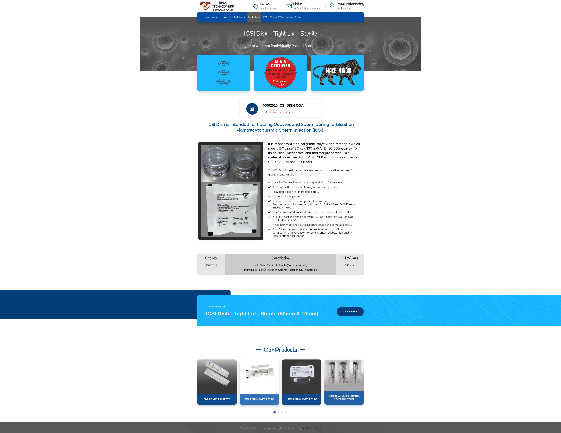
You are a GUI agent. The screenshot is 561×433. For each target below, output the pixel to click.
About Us (216, 17)
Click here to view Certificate (277, 112)
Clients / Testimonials (281, 17)
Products (252, 17)
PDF (265, 17)
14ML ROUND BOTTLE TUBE (259, 399)
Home (207, 17)
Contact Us (299, 17)
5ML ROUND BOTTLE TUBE (217, 399)
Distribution (239, 17)
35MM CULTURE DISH (344, 399)
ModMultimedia (312, 428)
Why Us (228, 17)
